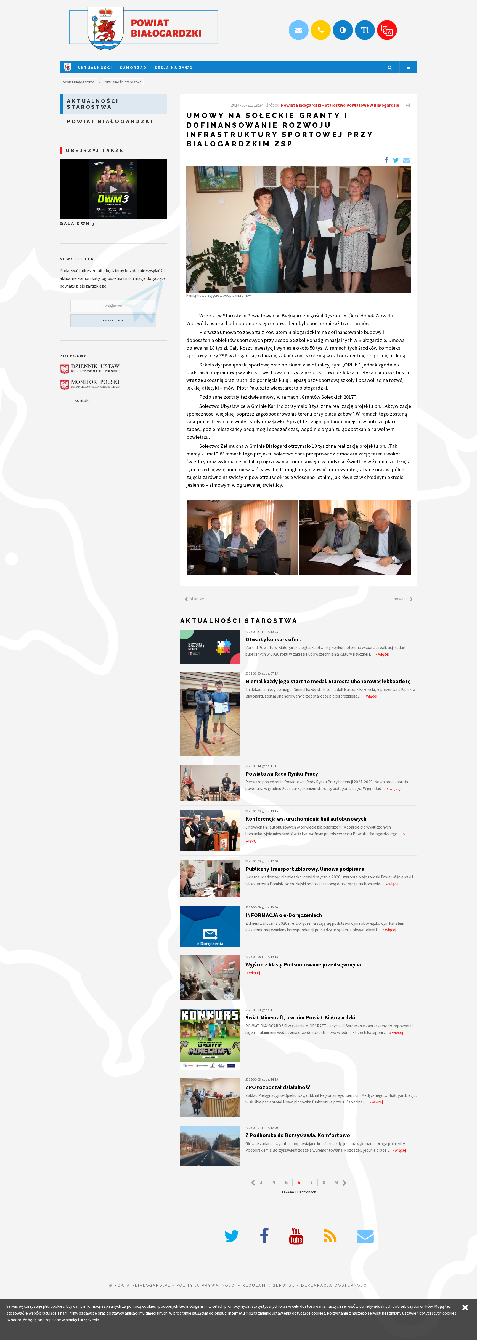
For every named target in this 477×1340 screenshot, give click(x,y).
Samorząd (133, 68)
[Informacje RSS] (330, 1236)
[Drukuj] (407, 105)
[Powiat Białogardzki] (67, 71)
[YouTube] (296, 1236)
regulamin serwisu (268, 1285)
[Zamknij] (465, 1307)
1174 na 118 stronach (299, 1191)
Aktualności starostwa (123, 81)
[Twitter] (231, 1236)
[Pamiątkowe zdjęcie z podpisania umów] (298, 229)
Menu (408, 67)
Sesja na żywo (174, 68)
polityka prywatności (206, 1285)
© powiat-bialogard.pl (139, 1285)
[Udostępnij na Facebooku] (386, 160)
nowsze (400, 598)
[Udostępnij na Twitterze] (396, 160)
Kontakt (82, 400)
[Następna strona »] (345, 1183)
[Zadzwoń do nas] (321, 30)
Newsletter (77, 259)
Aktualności (95, 68)
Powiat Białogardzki (78, 81)
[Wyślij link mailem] (406, 160)
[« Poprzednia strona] (253, 1183)
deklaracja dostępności (335, 1285)
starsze (197, 598)
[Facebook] (264, 1236)
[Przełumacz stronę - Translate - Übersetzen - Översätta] (387, 30)
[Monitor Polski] (90, 384)
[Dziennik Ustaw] (90, 369)
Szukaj (390, 67)
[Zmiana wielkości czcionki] (365, 30)
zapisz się (113, 320)
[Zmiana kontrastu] (343, 30)
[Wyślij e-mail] (299, 30)
